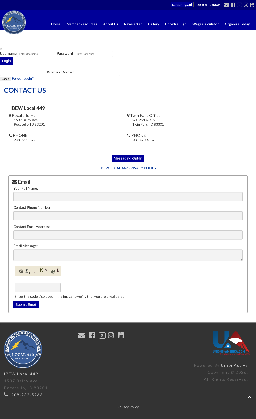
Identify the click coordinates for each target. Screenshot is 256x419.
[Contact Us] (227, 5)
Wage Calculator (205, 24)
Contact (215, 4)
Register (201, 4)
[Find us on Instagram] (246, 5)
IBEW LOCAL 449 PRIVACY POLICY (128, 168)
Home (56, 24)
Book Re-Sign (175, 24)
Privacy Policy (128, 407)
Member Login (180, 5)
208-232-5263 (27, 394)
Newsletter (133, 24)
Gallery (153, 24)
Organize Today (237, 24)
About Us (110, 24)
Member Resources (82, 24)
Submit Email (26, 305)
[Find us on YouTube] (252, 5)
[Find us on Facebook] (233, 5)
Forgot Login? (23, 78)
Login (6, 61)
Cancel (6, 78)
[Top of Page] (249, 397)
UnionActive (234, 365)
